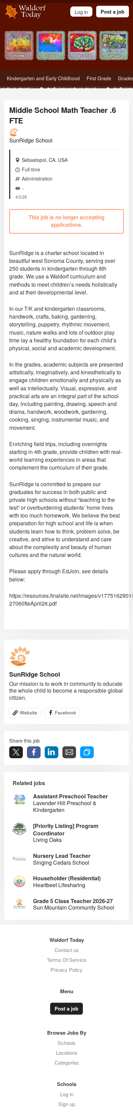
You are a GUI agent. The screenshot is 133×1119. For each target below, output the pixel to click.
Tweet (16, 752)
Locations (66, 1052)
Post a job (112, 11)
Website (28, 712)
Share (34, 752)
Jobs (51, 50)
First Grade (99, 78)
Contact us (67, 949)
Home (19, 50)
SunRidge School (31, 140)
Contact (114, 50)
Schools (67, 1042)
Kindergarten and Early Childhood (43, 78)
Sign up (66, 1103)
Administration (37, 178)
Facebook (65, 712)
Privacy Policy (66, 969)
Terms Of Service (66, 959)
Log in (66, 1094)
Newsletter (82, 50)
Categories (67, 1062)
